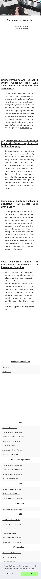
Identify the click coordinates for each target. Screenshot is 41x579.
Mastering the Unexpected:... (11, 542)
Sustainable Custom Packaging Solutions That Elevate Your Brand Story (19, 204)
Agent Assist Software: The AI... (12, 450)
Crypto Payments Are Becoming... (13, 432)
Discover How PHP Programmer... (13, 498)
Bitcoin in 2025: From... (9, 428)
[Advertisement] (20, 52)
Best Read (5, 367)
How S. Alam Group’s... (9, 529)
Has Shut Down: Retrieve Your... (12, 524)
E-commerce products (21, 28)
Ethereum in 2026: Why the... (11, 553)
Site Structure (6, 372)
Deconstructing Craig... (9, 533)
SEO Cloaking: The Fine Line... (12, 537)
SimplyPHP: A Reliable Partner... (12, 489)
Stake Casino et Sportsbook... (11, 441)
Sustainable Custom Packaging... (12, 474)
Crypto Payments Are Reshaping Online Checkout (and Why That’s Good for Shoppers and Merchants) (19, 84)
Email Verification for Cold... (11, 520)
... (31, 128)
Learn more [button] (32, 569)
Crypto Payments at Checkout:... (12, 469)
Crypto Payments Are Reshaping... (13, 465)
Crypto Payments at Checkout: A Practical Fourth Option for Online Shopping (19, 143)
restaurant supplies (24, 295)
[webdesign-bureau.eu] (20, 7)
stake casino (24, 128)
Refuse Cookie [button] (12, 574)
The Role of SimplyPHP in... (11, 494)
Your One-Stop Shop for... (10, 478)
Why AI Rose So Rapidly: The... (12, 509)
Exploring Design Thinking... (11, 454)
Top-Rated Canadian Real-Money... (13, 437)
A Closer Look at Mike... (9, 445)
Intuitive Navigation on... (10, 557)
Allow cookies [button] (29, 574)
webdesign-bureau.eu (22, 26)
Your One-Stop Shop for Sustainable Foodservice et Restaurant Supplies (19, 264)
